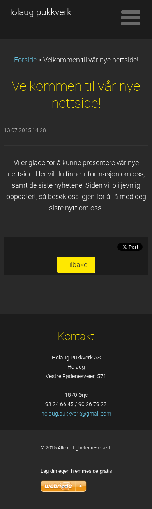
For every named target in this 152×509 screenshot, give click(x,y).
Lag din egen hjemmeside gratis (76, 471)
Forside (25, 60)
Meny (130, 17)
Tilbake (76, 265)
